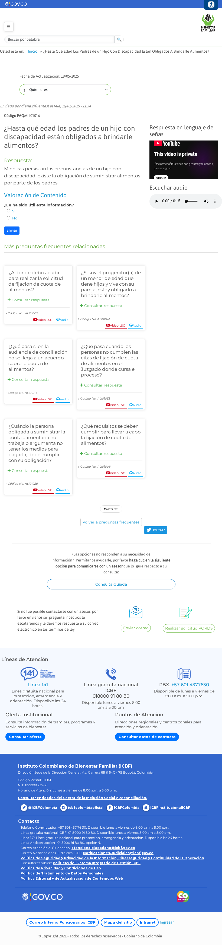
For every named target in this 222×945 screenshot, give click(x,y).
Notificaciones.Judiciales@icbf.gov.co (118, 853)
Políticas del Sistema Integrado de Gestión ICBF (97, 863)
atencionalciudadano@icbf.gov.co (103, 848)
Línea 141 (38, 684)
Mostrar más (111, 508)
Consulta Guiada (111, 584)
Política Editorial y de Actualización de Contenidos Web (72, 878)
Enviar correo (136, 627)
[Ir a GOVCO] (42, 897)
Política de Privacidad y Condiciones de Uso (61, 868)
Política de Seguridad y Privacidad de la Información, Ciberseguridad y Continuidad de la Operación (112, 858)
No (14, 218)
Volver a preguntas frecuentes (111, 522)
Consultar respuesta (30, 300)
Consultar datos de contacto (147, 737)
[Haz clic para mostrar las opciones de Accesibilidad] (211, 5)
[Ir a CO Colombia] (183, 898)
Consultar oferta (25, 737)
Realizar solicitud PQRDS (189, 628)
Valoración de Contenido (35, 195)
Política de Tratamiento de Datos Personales (62, 873)
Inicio (32, 51)
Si (13, 211)
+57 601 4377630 (190, 684)
